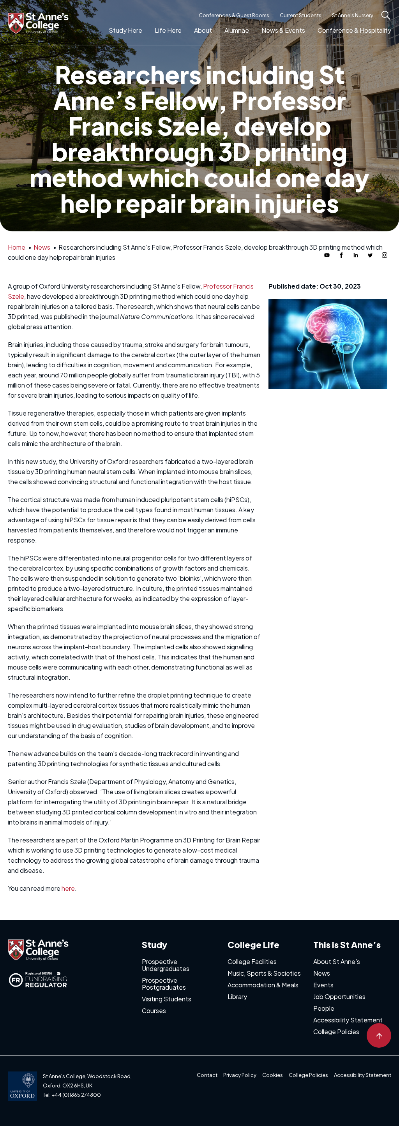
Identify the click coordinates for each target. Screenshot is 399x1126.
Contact (207, 1075)
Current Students (300, 15)
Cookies (272, 1075)
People (323, 1008)
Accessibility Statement (348, 1020)
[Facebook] (341, 255)
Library (237, 996)
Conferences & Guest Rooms (234, 15)
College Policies (336, 1031)
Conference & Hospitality (354, 30)
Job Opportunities (339, 996)
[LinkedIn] (355, 255)
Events (323, 985)
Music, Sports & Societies (264, 973)
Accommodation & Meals (263, 985)
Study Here (125, 30)
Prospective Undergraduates (165, 965)
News (321, 973)
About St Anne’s (336, 961)
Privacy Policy (239, 1075)
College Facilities (252, 961)
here (68, 888)
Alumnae (236, 30)
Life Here (168, 30)
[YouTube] (326, 255)
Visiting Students (166, 999)
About (203, 30)
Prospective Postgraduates (164, 983)
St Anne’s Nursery (352, 15)
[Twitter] (370, 255)
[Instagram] (384, 255)
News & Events (283, 30)
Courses (154, 1010)
